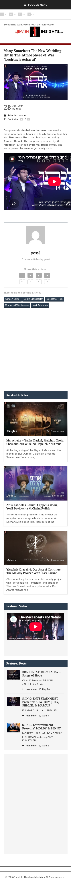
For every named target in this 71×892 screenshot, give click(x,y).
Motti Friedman (40, 305)
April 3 (45, 716)
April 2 (45, 746)
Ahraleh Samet (12, 299)
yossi (18, 108)
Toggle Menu (37, 4)
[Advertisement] (35, 352)
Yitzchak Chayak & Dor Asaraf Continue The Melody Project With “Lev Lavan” (33, 571)
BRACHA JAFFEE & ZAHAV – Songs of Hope (41, 673)
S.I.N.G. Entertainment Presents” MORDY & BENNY (41, 726)
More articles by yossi (37, 259)
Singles (12, 431)
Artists (11, 495)
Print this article (16, 115)
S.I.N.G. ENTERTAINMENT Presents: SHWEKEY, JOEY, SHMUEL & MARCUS (40, 701)
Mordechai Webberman (17, 305)
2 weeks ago (57, 431)
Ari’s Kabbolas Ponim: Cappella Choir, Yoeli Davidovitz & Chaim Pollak (32, 506)
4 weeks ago (57, 560)
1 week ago (57, 496)
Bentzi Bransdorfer (33, 299)
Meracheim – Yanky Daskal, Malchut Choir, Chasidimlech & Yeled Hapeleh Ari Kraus (35, 442)
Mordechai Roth (54, 299)
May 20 (46, 689)
